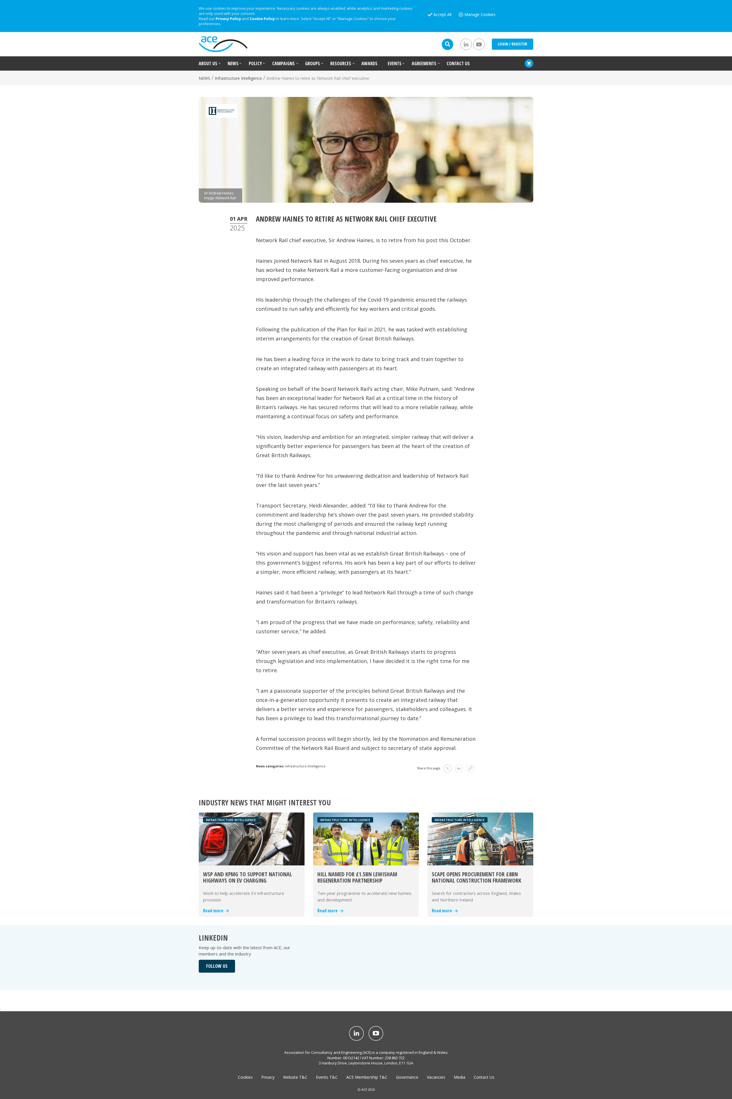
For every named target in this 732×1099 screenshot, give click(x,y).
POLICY (255, 63)
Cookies (245, 1077)
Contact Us (484, 1077)
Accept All (442, 14)
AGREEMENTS (424, 63)
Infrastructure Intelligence (238, 78)
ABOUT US (208, 63)
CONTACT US (458, 63)
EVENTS (394, 63)
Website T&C (295, 1077)
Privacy (267, 1077)
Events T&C (327, 1077)
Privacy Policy (228, 18)
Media (459, 1077)
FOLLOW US (217, 966)
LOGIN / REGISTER (512, 44)
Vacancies (436, 1077)
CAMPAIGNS (283, 63)
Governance (407, 1077)
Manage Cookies (480, 14)
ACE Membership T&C (366, 1077)
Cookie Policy (262, 18)
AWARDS (369, 63)
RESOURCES (340, 63)
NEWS (233, 63)
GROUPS (312, 63)
